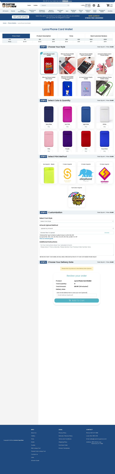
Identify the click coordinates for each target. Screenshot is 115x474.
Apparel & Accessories (51, 11)
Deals (29, 5)
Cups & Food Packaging (22, 11)
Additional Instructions (48, 242)
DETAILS (70, 1)
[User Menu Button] (93, 5)
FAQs (32, 439)
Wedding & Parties (73, 11)
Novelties (110, 11)
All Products (5, 11)
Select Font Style (46, 218)
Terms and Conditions (65, 439)
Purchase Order (63, 445)
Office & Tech (81, 11)
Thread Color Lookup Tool (38, 451)
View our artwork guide (46, 238)
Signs (67, 11)
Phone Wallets (12, 23)
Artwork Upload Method (49, 225)
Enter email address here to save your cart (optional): (72, 292)
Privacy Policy (62, 433)
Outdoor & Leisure (87, 11)
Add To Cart (77, 300)
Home (4, 23)
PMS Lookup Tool (35, 448)
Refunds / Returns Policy (65, 436)
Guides (36, 5)
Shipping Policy (63, 442)
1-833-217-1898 (86, 5)
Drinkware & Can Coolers (42, 11)
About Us (33, 433)
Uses (32, 457)
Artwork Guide (35, 460)
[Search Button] (68, 5)
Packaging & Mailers (102, 11)
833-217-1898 (94, 433)
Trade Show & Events (32, 11)
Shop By (13, 11)
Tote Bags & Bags (60, 11)
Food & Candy (94, 11)
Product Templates (64, 448)
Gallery (33, 436)
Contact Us (34, 454)
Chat (89, 6)
